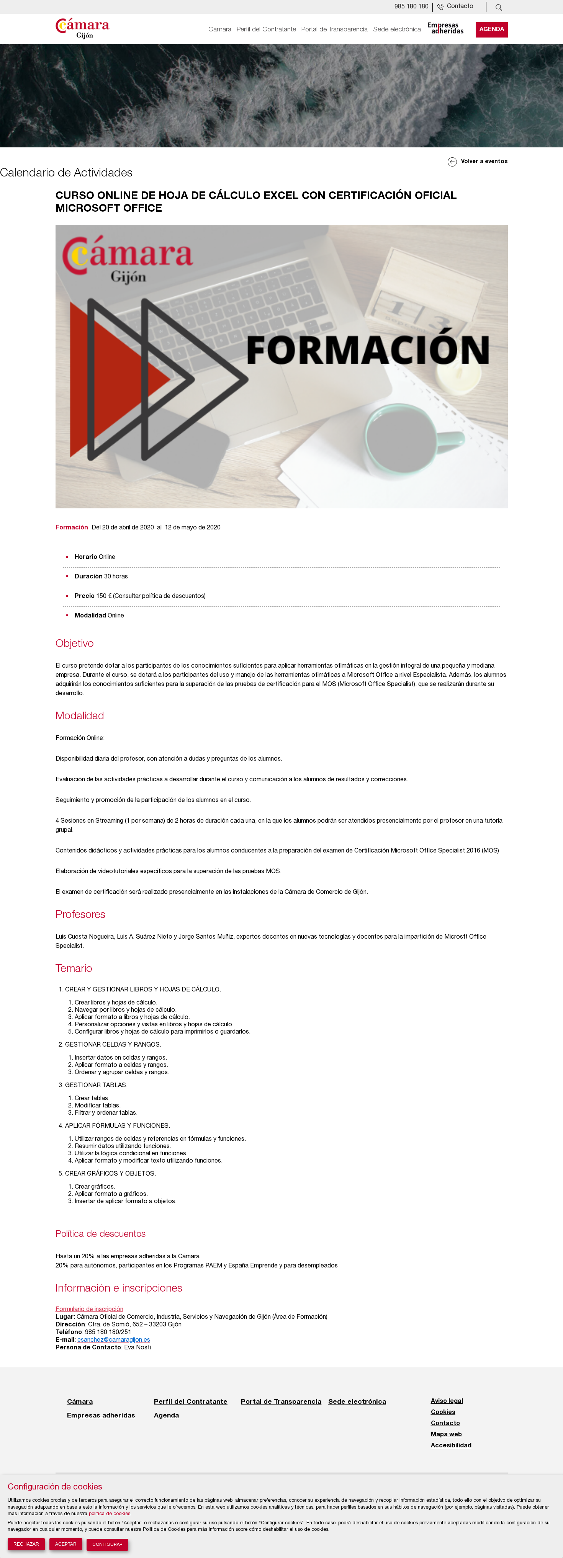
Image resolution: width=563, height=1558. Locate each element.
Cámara (219, 29)
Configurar (107, 1545)
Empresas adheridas (101, 1415)
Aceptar (66, 1544)
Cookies (443, 1412)
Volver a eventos (484, 161)
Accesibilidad (451, 1446)
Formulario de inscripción (89, 1310)
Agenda (492, 29)
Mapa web (446, 1434)
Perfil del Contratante (266, 29)
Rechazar (26, 1544)
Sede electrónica (397, 29)
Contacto (445, 1423)
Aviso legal (447, 1401)
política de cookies (109, 1514)
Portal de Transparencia (334, 29)
